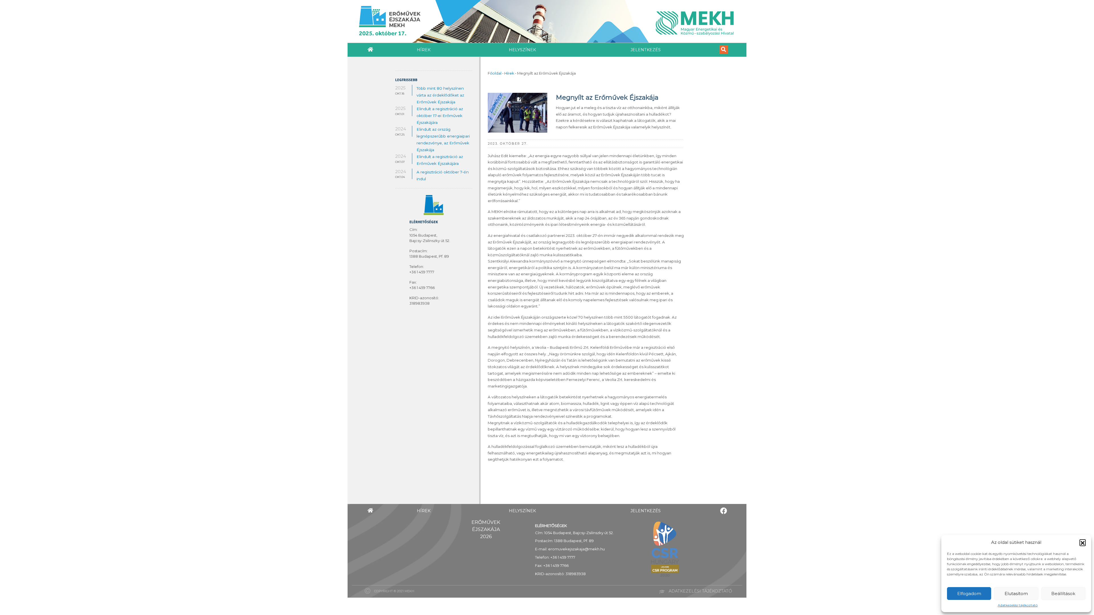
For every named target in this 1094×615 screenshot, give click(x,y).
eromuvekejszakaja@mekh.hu (576, 549)
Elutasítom (1016, 593)
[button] (1082, 542)
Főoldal (494, 73)
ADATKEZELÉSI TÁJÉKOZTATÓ (700, 591)
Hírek (423, 49)
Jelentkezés (645, 49)
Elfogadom (969, 593)
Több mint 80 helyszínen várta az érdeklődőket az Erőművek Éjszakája (440, 95)
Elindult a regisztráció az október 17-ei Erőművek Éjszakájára (440, 115)
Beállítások (1063, 593)
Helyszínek (522, 49)
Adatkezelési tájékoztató (1018, 605)
